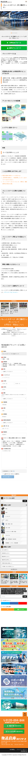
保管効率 (19, 591)
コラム (15, 589)
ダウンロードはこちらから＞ (11, 292)
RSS (7, 609)
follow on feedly (21, 609)
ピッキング (5, 593)
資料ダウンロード (15, 48)
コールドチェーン (11, 593)
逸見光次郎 (19, 589)
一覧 (26, 505)
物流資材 (17, 593)
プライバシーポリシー (21, 749)
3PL (25, 591)
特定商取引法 (24, 751)
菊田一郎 (11, 589)
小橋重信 (23, 589)
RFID (23, 591)
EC (2, 593)
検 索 (25, 500)
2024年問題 (7, 589)
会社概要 (12, 749)
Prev (3, 21)
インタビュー (3, 591)
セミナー (8, 591)
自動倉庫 (21, 593)
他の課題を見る (14, 569)
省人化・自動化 (14, 591)
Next (25, 21)
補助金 (2, 589)
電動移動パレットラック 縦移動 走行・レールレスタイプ (14, 311)
